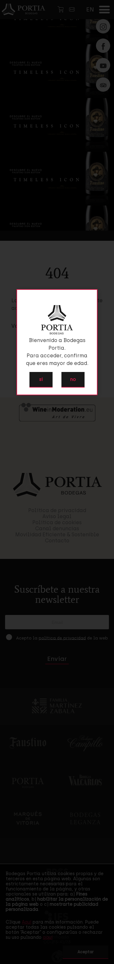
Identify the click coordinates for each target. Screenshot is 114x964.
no (73, 379)
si (41, 379)
